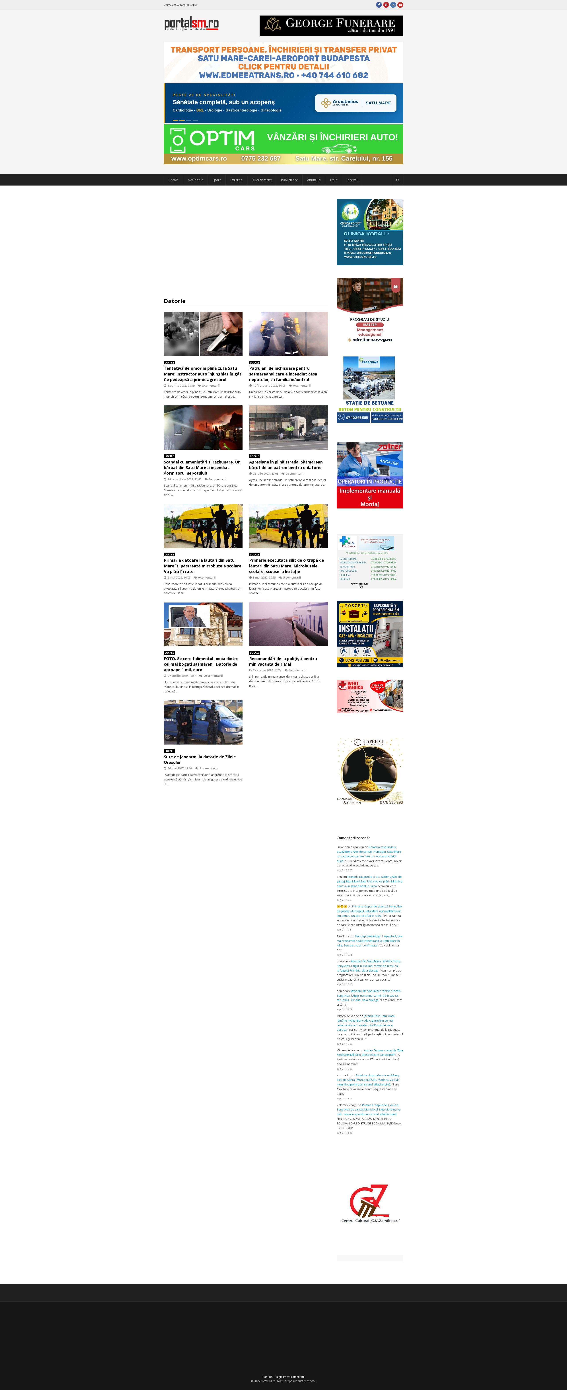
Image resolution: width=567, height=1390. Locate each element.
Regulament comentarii (290, 1377)
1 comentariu (209, 768)
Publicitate (289, 180)
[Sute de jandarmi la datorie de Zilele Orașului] (203, 722)
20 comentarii (213, 676)
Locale (174, 180)
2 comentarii (211, 385)
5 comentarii (292, 577)
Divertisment (262, 180)
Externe (236, 180)
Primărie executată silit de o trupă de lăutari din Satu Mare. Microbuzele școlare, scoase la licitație (286, 565)
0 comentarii (302, 385)
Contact (267, 1377)
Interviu (353, 180)
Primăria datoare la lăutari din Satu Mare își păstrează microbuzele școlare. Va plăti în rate (203, 565)
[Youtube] (400, 5)
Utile (333, 180)
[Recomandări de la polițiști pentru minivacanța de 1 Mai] (288, 624)
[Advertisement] (246, 241)
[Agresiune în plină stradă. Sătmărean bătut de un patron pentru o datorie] (288, 427)
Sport (216, 180)
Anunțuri (314, 180)
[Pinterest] (386, 5)
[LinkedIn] (393, 5)
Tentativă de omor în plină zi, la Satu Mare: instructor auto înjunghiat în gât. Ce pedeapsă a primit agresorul (203, 374)
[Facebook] (379, 5)
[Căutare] (397, 180)
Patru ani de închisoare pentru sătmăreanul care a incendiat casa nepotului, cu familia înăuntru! (283, 374)
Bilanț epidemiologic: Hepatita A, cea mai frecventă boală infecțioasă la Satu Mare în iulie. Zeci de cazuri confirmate (369, 940)
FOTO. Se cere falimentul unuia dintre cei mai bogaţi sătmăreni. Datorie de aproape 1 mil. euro (201, 664)
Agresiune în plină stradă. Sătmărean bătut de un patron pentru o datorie (286, 464)
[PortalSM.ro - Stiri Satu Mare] (191, 29)
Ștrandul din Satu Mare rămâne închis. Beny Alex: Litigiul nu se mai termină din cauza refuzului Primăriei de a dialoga (369, 965)
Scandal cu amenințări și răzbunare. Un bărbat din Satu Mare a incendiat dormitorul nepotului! (202, 467)
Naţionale (195, 180)
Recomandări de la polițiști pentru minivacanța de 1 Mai (283, 661)
